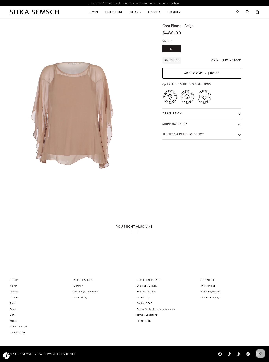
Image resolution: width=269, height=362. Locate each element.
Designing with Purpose (85, 291)
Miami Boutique (18, 326)
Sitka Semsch (23, 353)
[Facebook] (220, 354)
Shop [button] (14, 280)
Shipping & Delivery (147, 285)
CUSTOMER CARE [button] (149, 280)
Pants (13, 309)
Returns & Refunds (146, 291)
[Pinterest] (238, 354)
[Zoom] (17, 203)
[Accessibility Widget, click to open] (6, 355)
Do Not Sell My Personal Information (156, 309)
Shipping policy (174, 123)
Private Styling (207, 285)
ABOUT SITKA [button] (83, 280)
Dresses (14, 291)
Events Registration (210, 291)
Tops (12, 303)
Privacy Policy (144, 320)
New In (13, 285)
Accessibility (143, 297)
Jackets (13, 320)
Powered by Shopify (60, 353)
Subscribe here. (171, 3)
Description (172, 113)
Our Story (78, 285)
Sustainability (80, 297)
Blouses (14, 297)
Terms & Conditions (147, 314)
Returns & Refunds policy (183, 134)
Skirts (12, 314)
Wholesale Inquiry (209, 297)
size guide (171, 60)
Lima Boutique (17, 332)
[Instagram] (248, 354)
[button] (135, 12)
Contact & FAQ (145, 303)
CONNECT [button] (207, 280)
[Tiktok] (229, 354)
